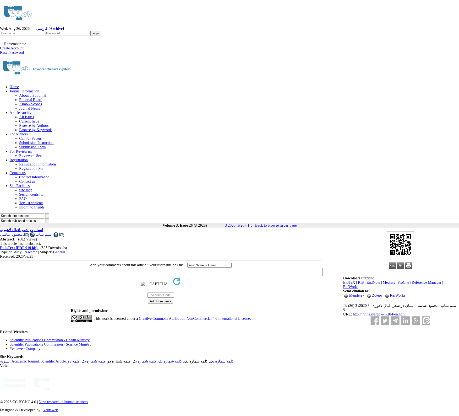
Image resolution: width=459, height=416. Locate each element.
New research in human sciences (63, 402)
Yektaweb (50, 410)
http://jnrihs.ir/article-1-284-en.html (379, 314)
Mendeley (356, 295)
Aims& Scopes (30, 104)
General (59, 252)
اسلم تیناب (44, 234)
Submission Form (32, 147)
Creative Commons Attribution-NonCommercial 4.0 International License (194, 318)
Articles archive (21, 113)
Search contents (31, 194)
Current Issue (29, 121)
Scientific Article (53, 361)
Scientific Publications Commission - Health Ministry (50, 340)
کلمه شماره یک (222, 361)
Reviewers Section (33, 156)
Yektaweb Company (25, 349)
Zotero (377, 295)
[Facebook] (375, 320)
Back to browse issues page (276, 225)
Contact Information (34, 177)
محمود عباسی (11, 234)
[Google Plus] (416, 320)
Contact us (18, 173)
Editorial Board (30, 100)
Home (14, 87)
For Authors (19, 134)
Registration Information (37, 164)
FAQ (23, 199)
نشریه (5, 361)
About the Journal (32, 95)
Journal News (29, 108)
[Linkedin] (405, 320)
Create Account (11, 48)
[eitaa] (426, 320)
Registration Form (32, 168)
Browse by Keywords (35, 130)
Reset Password (12, 52)
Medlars (389, 282)
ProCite (403, 282)
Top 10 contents (31, 203)
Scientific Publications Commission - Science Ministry (50, 344)
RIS (361, 282)
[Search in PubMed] (26, 236)
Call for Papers (30, 138)
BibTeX (349, 282)
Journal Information (24, 91)
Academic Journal (25, 361)
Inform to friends (31, 207)
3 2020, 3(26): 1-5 (238, 225)
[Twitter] (385, 320)
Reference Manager (426, 282)
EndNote (373, 282)
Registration (19, 160)
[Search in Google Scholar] (32, 236)
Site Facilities (20, 186)
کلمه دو (74, 361)
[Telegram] (395, 320)
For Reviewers (21, 151)
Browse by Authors (34, 125)
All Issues (26, 117)
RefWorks (350, 287)
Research (30, 252)
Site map (25, 190)
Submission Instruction (36, 143)
